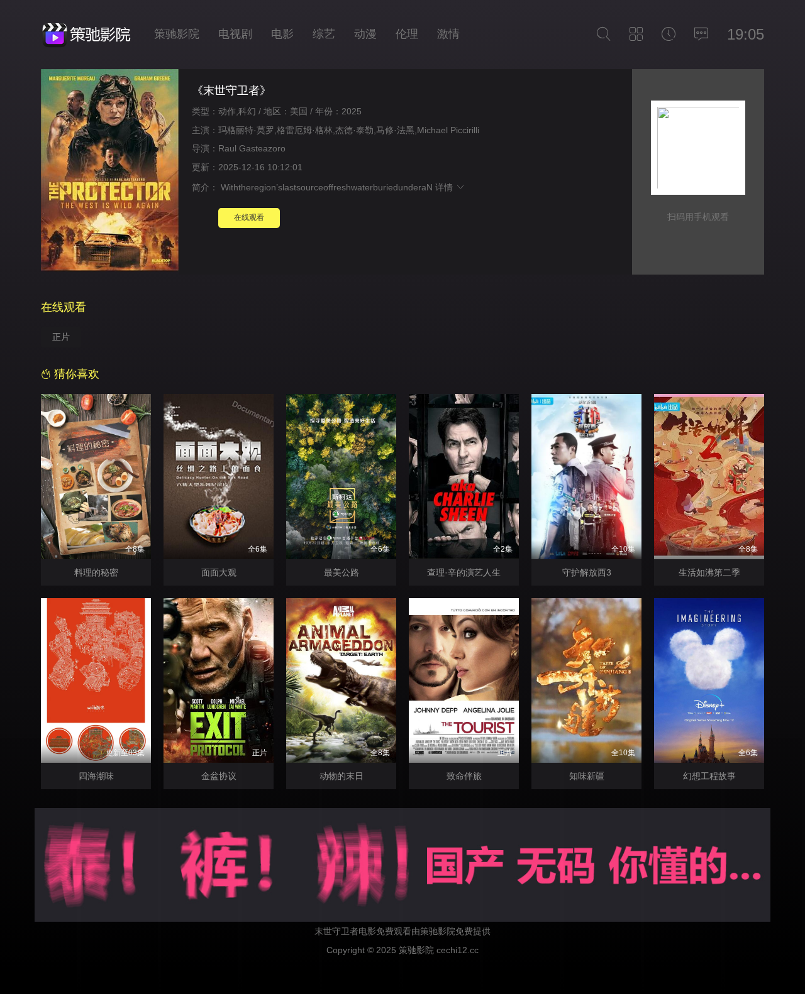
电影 (282, 34)
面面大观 (218, 572)
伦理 (407, 34)
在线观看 (249, 217)
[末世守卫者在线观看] (110, 172)
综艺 (324, 34)
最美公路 (341, 572)
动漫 (365, 34)
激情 (448, 34)
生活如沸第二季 (709, 572)
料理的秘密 (96, 572)
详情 (445, 187)
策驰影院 (176, 34)
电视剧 (235, 34)
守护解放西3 (586, 572)
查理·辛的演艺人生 (464, 572)
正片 (61, 337)
